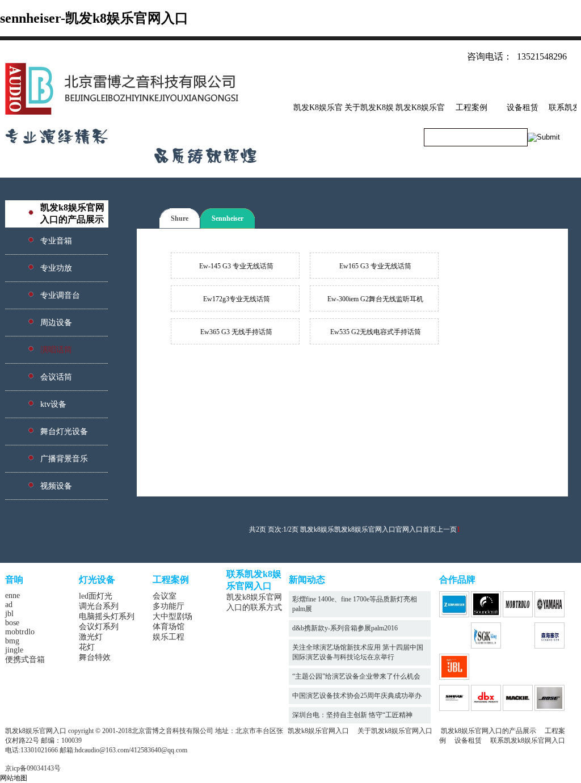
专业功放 (56, 268)
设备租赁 (522, 107)
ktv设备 (53, 404)
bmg (12, 641)
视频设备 (56, 486)
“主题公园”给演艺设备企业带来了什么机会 (356, 676)
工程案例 (471, 107)
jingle (14, 650)
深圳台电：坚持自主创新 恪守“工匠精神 (352, 715)
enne (12, 595)
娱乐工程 (168, 637)
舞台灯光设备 (64, 431)
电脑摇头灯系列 (106, 616)
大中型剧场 (172, 616)
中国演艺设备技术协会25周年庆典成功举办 (357, 696)
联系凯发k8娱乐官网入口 (527, 740)
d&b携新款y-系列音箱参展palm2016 (345, 628)
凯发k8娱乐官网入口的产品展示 (488, 731)
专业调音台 (60, 295)
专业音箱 (56, 241)
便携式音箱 (25, 659)
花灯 (87, 647)
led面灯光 (95, 596)
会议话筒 (56, 377)
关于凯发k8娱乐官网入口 (394, 731)
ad (8, 604)
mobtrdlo (20, 632)
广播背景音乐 (64, 458)
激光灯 (91, 637)
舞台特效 (95, 657)
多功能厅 (168, 606)
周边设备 (56, 322)
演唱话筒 (56, 350)
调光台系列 (99, 606)
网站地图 (13, 778)
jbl (9, 613)
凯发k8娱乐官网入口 (318, 731)
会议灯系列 (99, 626)
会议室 (164, 596)
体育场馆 (168, 626)
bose (12, 622)
